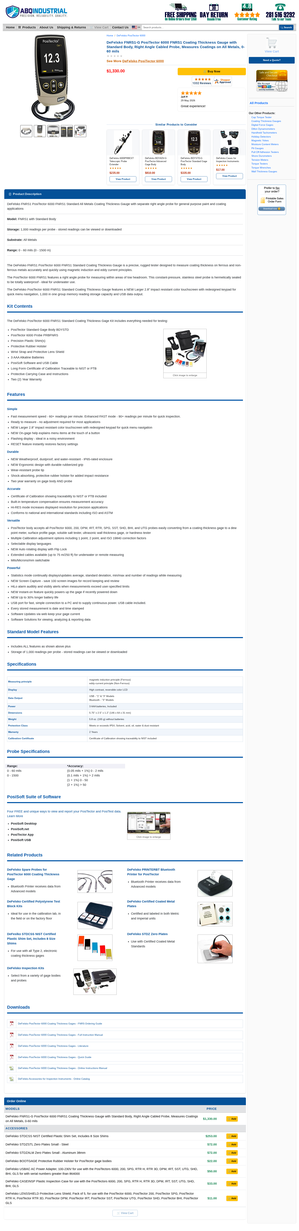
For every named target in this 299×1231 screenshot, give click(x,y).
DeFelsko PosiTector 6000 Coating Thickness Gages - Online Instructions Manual (62, 1068)
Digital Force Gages (262, 125)
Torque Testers (259, 163)
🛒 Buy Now (211, 71)
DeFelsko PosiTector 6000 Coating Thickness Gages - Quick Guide (54, 1057)
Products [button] (28, 27)
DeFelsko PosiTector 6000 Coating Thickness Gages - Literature (53, 1046)
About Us (46, 27)
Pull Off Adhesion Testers (265, 152)
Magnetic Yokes (260, 140)
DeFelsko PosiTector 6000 (131, 35)
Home (10, 27)
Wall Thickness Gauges (264, 171)
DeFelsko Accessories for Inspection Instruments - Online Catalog (54, 1078)
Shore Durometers (261, 156)
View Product (123, 179)
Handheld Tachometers (264, 132)
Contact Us (120, 27)
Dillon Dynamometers (263, 129)
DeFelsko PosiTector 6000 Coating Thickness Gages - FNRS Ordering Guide (60, 1023)
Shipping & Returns (71, 27)
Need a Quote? (272, 60)
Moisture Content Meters (265, 144)
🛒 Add (232, 1118)
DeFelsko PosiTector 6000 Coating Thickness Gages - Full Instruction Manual (60, 1034)
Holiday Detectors (261, 136)
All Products (259, 103)
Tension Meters (259, 160)
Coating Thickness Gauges (266, 121)
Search (288, 27)
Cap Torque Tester (261, 117)
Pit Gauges (257, 148)
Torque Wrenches (261, 167)
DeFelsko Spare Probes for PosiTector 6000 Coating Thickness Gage (33, 874)
